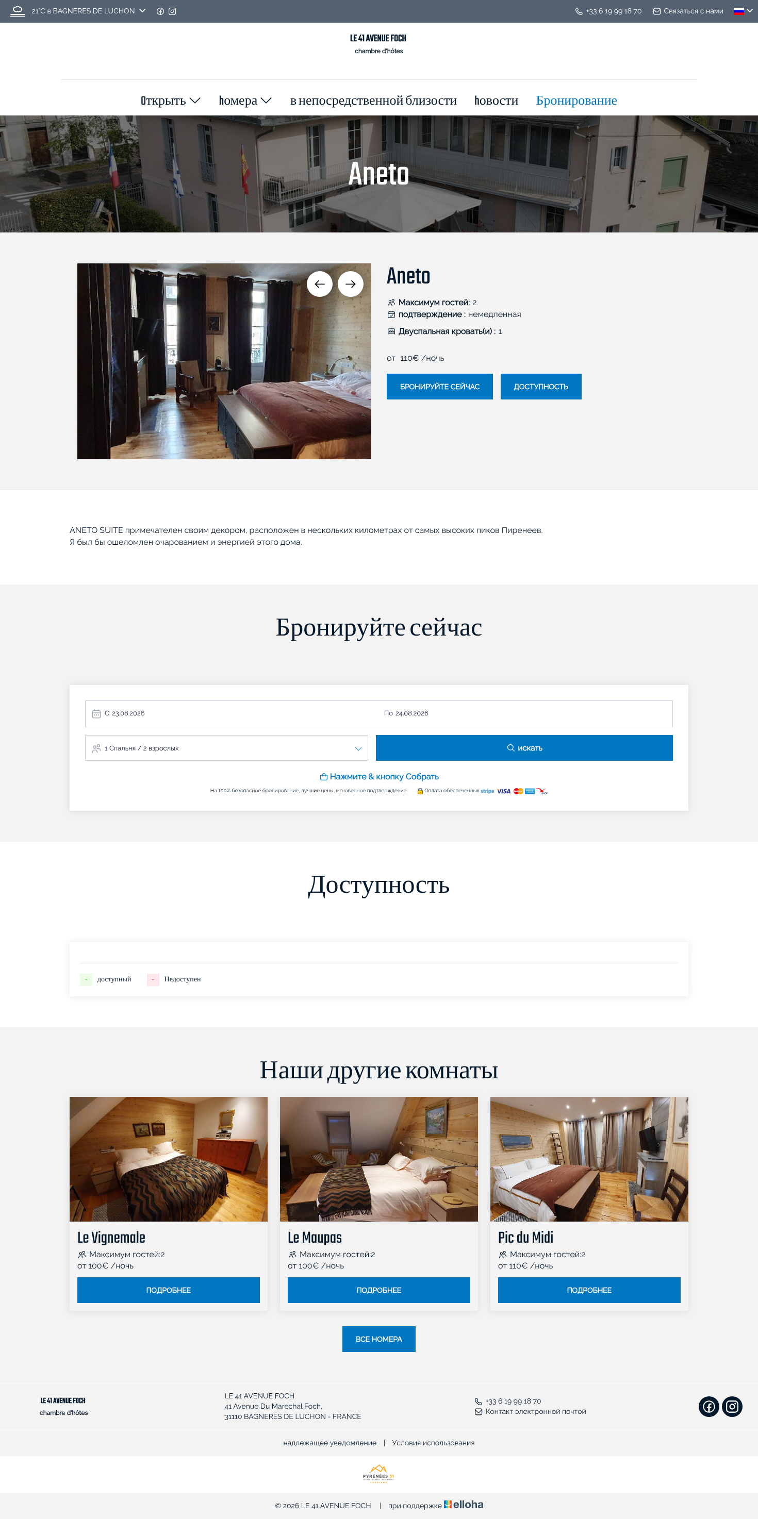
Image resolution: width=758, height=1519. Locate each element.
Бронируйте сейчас (440, 387)
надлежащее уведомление (329, 1443)
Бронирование (576, 102)
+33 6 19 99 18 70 (513, 1401)
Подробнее (168, 1291)
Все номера (379, 1340)
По (388, 713)
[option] (224, 361)
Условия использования (433, 1443)
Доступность (541, 387)
